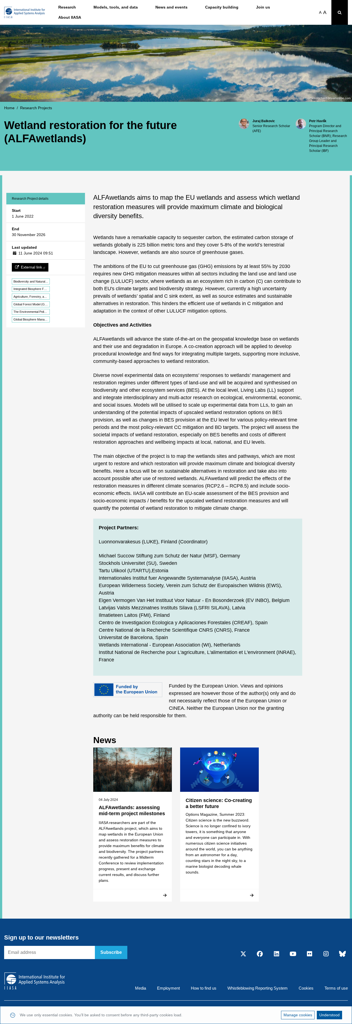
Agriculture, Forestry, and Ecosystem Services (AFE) (31, 296)
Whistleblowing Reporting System (257, 988)
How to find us (203, 988)
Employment (168, 988)
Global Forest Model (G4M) (31, 304)
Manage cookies (298, 1015)
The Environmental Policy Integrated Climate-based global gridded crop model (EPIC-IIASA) (31, 311)
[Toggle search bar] (339, 12)
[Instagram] (325, 954)
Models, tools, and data (116, 7)
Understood (329, 1015)
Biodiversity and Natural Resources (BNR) (31, 281)
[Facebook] (259, 954)
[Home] (24, 12)
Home (9, 108)
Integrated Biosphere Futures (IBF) (31, 289)
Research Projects (36, 108)
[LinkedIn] (276, 954)
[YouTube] (292, 954)
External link (31, 267)
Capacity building (221, 7)
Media (140, 988)
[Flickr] (309, 954)
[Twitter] (243, 954)
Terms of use (336, 988)
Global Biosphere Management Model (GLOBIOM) (31, 319)
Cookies (306, 988)
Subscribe (111, 952)
